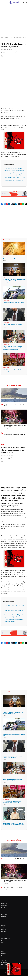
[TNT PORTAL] (14, 2)
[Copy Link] (11, 52)
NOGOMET (3, 925)
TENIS (2, 927)
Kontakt (2, 955)
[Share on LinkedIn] (13, 52)
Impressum (3, 953)
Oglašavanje (3, 960)
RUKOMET (3, 931)
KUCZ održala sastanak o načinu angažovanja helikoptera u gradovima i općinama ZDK (12, 370)
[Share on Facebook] (7, 52)
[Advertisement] (14, 21)
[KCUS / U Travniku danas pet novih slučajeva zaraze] (14, 63)
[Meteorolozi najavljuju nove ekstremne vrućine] (14, 248)
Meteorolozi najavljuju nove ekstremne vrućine (12, 258)
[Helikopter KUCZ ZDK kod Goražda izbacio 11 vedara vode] (14, 292)
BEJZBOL (3, 940)
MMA (2, 942)
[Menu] (2, 2)
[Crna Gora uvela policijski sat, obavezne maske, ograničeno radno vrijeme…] (14, 469)
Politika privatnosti (5, 964)
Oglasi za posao (4, 905)
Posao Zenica (3, 916)
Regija (2, 444)
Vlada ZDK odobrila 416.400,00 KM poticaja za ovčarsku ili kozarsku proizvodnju (12, 325)
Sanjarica (3, 909)
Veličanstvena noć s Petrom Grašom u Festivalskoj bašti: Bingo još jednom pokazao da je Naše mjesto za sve (13, 825)
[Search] (24, 2)
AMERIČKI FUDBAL (5, 938)
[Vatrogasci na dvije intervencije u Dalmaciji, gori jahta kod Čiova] (14, 395)
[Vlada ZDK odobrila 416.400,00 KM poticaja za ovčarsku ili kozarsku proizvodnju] (14, 314)
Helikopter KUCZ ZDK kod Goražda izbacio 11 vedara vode (14, 303)
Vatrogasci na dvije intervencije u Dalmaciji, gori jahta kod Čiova (14, 404)
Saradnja (3, 958)
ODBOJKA (3, 936)
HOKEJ (2, 934)
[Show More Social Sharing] (16, 52)
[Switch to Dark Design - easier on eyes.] (26, 2)
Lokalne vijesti (4, 903)
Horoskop (3, 912)
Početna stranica (4, 37)
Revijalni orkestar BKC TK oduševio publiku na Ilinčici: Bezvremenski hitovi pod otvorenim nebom (15, 426)
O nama (2, 951)
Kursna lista (3, 907)
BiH (2, 41)
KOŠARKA (3, 929)
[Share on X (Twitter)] (9, 52)
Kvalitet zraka (4, 914)
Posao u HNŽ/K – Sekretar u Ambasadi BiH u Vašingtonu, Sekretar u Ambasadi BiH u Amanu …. (14, 433)
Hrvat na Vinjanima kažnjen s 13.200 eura (14, 177)
